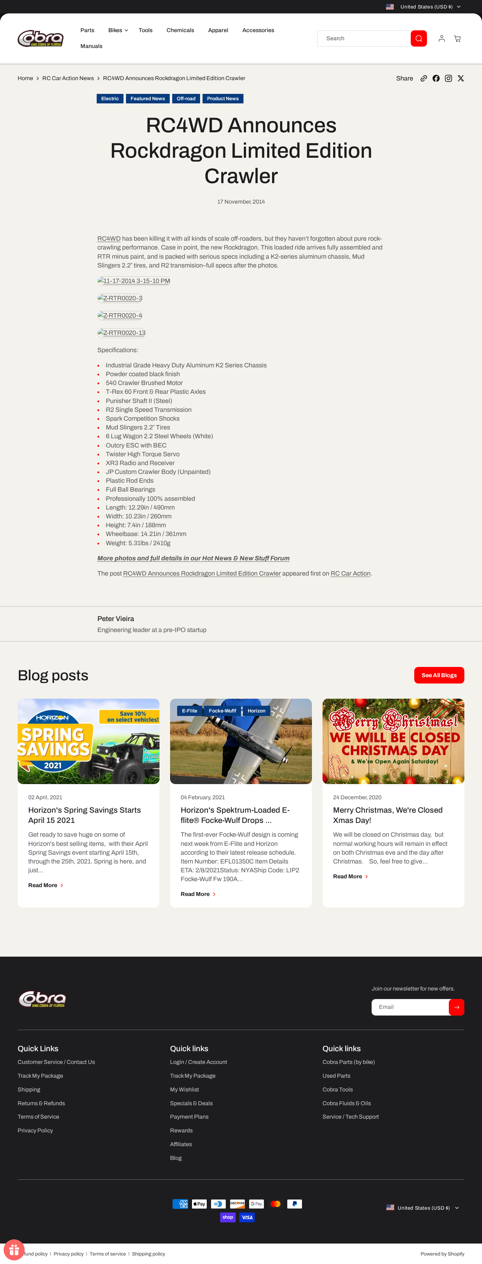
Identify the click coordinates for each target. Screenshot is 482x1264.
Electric (110, 98)
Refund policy (33, 1254)
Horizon (256, 711)
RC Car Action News (68, 78)
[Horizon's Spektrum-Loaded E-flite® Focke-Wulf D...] (241, 741)
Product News (223, 98)
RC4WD (109, 238)
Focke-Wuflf (222, 711)
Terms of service (108, 1254)
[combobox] (372, 38)
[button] (116, 30)
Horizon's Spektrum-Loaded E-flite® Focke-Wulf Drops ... (235, 815)
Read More (42, 885)
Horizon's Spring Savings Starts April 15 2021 (84, 815)
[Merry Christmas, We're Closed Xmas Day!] (393, 741)
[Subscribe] (456, 1007)
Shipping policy (148, 1254)
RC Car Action (350, 573)
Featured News (148, 98)
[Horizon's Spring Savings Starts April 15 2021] (88, 741)
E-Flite (189, 711)
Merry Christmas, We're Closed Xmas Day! (388, 815)
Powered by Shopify (442, 1254)
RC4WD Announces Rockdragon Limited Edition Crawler (202, 573)
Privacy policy (69, 1254)
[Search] (419, 38)
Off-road (186, 98)
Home (25, 78)
